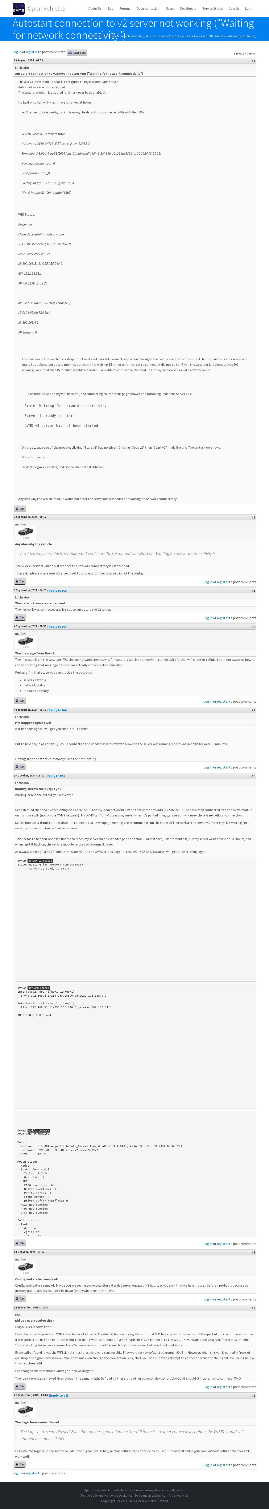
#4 (253, 626)
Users (170, 8)
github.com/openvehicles (170, 1495)
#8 (253, 1308)
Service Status (213, 8)
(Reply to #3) (57, 626)
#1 (253, 60)
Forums (124, 8)
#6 (253, 776)
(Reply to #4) (57, 710)
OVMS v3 (110, 36)
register (31, 52)
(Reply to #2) (57, 590)
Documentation (148, 8)
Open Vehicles (46, 8)
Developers (188, 8)
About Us (95, 8)
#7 (253, 1252)
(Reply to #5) (55, 776)
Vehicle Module (131, 36)
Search (234, 8)
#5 (253, 710)
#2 (253, 517)
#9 (253, 1395)
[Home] (20, 8)
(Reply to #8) (58, 1395)
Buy (110, 8)
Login (249, 8)
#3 (253, 590)
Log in (17, 52)
